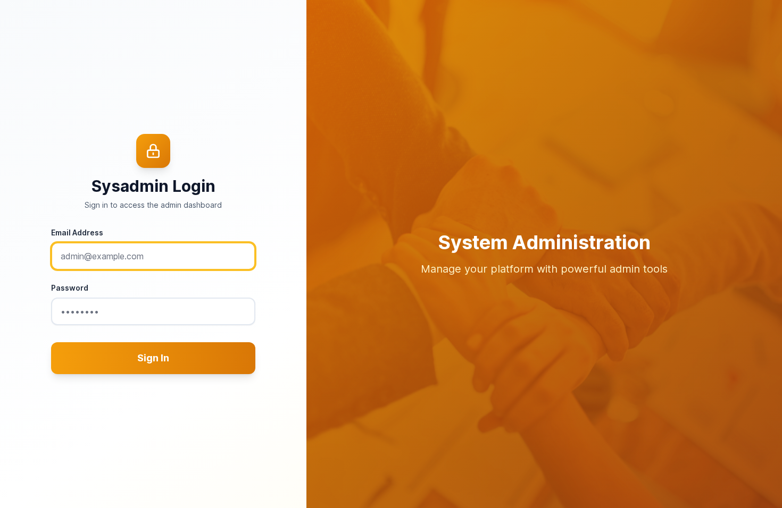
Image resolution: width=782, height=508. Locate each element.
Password (69, 287)
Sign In (153, 357)
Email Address (77, 232)
